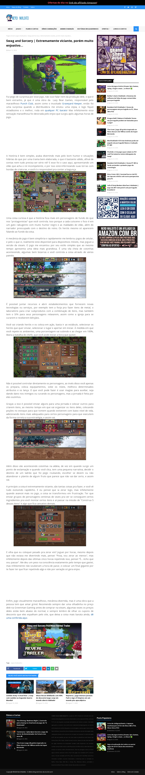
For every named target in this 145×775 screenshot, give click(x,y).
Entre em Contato (133, 772)
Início (8, 7)
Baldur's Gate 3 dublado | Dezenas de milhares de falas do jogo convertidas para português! (121, 98)
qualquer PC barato (56, 110)
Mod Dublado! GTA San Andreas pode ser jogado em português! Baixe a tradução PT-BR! (122, 143)
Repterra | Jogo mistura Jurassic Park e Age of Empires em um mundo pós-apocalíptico (79, 697)
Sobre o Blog (121, 772)
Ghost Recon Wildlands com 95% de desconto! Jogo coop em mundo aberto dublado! (49, 697)
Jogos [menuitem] (18, 29)
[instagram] (132, 7)
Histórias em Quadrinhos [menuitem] (87, 29)
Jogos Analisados (21, 36)
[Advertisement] (49, 135)
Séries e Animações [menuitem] (49, 29)
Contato (25, 7)
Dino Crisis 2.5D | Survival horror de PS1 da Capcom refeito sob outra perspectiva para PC (123, 176)
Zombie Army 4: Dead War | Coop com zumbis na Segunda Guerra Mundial (19, 697)
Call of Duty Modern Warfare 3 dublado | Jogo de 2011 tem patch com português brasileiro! (122, 187)
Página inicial (10, 36)
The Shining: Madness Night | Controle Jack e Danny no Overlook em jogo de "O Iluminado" (32, 723)
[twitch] (135, 7)
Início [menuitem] (10, 29)
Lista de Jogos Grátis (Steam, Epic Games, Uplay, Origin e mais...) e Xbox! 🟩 (123, 87)
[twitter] (128, 7)
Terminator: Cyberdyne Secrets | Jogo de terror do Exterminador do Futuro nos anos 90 (32, 734)
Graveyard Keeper (72, 103)
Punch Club (27, 103)
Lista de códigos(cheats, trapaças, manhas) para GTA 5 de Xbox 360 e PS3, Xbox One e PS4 (121, 725)
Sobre (33, 7)
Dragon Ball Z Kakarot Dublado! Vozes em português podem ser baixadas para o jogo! (122, 120)
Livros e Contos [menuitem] (120, 29)
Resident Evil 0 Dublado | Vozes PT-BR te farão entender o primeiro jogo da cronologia (122, 165)
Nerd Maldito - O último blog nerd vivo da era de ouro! (35, 772)
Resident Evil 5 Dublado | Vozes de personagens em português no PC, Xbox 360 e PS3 (122, 109)
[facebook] (125, 7)
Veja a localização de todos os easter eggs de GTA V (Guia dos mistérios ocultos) (121, 746)
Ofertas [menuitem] (105, 29)
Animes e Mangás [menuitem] (67, 29)
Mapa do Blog (16, 7)
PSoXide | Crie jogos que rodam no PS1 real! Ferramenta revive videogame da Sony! (122, 154)
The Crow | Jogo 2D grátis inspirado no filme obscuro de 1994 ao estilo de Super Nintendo (122, 131)
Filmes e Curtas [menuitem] (32, 29)
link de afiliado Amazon (83, 2)
